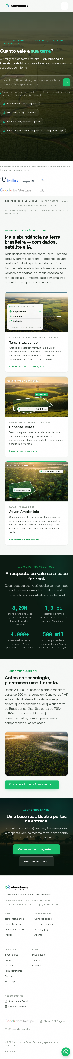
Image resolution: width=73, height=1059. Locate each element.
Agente (38, 934)
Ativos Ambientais (15, 929)
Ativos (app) (41, 929)
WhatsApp (10, 981)
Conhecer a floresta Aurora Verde (32, 784)
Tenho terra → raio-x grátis (22, 103)
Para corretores (13, 970)
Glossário (10, 965)
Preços (9, 934)
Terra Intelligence (14, 918)
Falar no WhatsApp (36, 861)
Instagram (10, 1051)
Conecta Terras (13, 924)
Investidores (12, 954)
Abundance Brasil (18, 1001)
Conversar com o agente (36, 849)
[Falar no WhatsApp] (65, 1051)
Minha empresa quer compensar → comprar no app (35, 130)
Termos (36, 959)
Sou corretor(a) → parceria (21, 112)
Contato (9, 976)
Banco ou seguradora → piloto (24, 121)
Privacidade (38, 954)
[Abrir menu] (64, 6)
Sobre (8, 959)
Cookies (36, 965)
